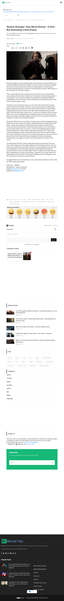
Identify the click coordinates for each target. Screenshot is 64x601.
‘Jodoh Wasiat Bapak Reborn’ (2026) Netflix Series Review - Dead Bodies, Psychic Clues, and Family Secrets (28, 11)
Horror (51, 199)
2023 (24, 199)
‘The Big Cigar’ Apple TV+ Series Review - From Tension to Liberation (34, 333)
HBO (8, 391)
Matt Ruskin (17, 201)
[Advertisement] (31, 187)
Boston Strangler (36, 199)
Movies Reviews (10, 20)
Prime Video (10, 398)
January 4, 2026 (30, 444)
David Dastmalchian (15, 203)
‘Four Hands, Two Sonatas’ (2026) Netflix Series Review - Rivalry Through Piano (22, 13)
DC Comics (9, 385)
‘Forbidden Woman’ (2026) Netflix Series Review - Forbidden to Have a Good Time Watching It (19, 575)
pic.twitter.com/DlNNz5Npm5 (30, 442)
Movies (11, 199)
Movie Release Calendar (40, 566)
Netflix (9, 388)
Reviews (16, 199)
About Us (36, 572)
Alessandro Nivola (42, 201)
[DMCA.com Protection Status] (20, 597)
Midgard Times (19, 171)
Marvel (9, 381)
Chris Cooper (51, 201)
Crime (47, 199)
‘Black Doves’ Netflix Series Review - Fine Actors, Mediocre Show (33, 327)
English (29, 199)
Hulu (21, 199)
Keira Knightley (25, 201)
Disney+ (9, 395)
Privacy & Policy (38, 586)
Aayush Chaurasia (10, 38)
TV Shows (18, 328)
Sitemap (36, 579)
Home (4, 20)
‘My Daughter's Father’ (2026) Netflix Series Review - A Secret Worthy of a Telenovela (18, 584)
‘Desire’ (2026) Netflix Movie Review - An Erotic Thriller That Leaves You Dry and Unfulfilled (19, 566)
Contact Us (36, 576)
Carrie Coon (33, 201)
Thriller (11, 201)
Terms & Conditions (39, 589)
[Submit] (52, 462)
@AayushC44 (15, 169)
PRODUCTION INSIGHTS (40, 569)
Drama (42, 199)
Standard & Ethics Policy (40, 583)
